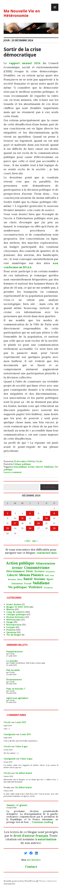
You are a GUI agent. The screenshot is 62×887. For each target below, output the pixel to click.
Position (10, 629)
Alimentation (45, 563)
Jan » (35, 540)
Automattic (9, 883)
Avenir (31, 467)
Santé (28, 579)
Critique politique (22, 464)
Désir (29, 571)
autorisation (47, 839)
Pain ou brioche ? (15, 688)
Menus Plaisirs (31, 575)
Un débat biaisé (23, 773)
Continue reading (42, 822)
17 (15, 523)
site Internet (34, 859)
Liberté (39, 467)
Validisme (49, 467)
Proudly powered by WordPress (20, 881)
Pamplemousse (14, 651)
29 (54, 528)
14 (46, 518)
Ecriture (39, 571)
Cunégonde (10, 734)
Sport (50, 579)
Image (9, 622)
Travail (27, 583)
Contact (31, 866)
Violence (35, 587)
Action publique (19, 467)
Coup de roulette (15, 612)
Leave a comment (13, 472)
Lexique (10, 627)
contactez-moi (47, 552)
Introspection (14, 624)
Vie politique (17, 587)
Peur (52, 576)
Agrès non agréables (17, 698)
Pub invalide (13, 670)
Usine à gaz (21, 746)
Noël (47, 575)
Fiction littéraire (15, 617)
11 (22, 518)
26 (30, 528)
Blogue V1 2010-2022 (17, 607)
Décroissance (15, 571)
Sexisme (39, 579)
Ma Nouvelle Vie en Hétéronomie (22, 13)
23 (7, 528)
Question (11, 632)
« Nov (27, 540)
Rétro (19, 579)
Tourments (17, 583)
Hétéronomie (13, 619)
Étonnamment (14, 679)
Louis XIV (20, 722)
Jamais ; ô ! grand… (17, 805)
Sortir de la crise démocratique (22, 52)
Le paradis (12, 661)
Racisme (12, 579)
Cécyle (39, 461)
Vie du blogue (13, 634)
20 (38, 523)
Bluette (10, 609)
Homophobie (50, 572)
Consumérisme (37, 567)
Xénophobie (48, 588)
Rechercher (49, 487)
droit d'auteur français (30, 835)
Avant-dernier (14, 604)
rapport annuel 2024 (24, 63)
